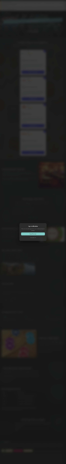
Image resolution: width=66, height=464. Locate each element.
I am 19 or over (33, 234)
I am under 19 (33, 237)
